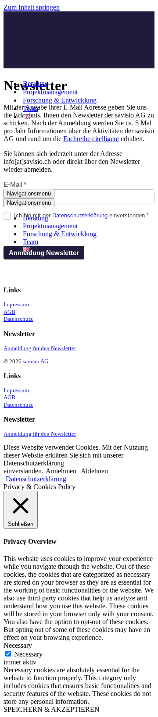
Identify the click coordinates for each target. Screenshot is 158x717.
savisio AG (35, 361)
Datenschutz (18, 319)
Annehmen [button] (61, 471)
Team (30, 108)
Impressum (16, 305)
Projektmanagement (50, 92)
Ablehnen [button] (94, 471)
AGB (9, 312)
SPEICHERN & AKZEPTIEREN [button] (52, 709)
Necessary (28, 654)
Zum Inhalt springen (32, 7)
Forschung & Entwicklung (60, 100)
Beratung (35, 83)
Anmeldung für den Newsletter (40, 348)
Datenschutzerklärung (36, 479)
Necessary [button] (18, 645)
